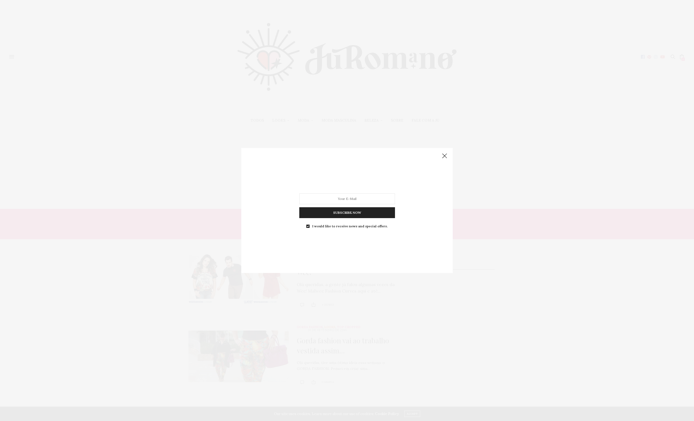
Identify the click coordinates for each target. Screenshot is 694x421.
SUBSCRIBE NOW (347, 212)
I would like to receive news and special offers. (350, 226)
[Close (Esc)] (444, 156)
